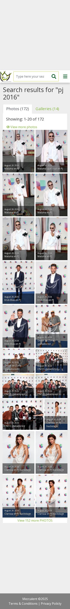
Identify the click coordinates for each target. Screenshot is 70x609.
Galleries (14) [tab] (47, 108)
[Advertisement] (35, 35)
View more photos (23, 127)
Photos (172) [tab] (17, 108)
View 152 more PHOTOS (35, 520)
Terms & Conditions (23, 603)
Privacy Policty (51, 603)
